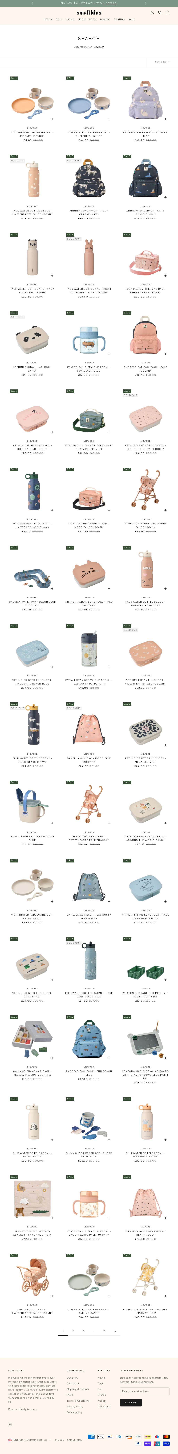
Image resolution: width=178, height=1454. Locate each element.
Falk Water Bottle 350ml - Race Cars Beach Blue (89, 995)
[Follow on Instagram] (10, 1424)
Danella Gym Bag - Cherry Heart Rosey (145, 1233)
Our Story (72, 1378)
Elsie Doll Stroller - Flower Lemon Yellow (145, 1311)
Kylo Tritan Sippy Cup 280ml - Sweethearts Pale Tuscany (89, 1233)
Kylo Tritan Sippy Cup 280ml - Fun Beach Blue (89, 369)
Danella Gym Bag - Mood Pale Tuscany (89, 760)
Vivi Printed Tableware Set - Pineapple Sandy (32, 134)
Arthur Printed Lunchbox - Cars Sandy (32, 995)
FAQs (70, 1395)
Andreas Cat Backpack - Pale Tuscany (145, 369)
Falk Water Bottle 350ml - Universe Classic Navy (32, 525)
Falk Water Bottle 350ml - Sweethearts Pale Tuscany (32, 212)
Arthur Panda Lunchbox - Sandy (32, 369)
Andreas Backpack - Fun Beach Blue (89, 1073)
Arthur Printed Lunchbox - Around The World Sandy (145, 838)
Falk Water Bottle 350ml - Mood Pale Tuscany (145, 604)
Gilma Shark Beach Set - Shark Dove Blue (89, 1155)
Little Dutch (87, 20)
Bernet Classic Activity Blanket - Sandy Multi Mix (32, 1233)
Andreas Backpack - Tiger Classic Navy (89, 212)
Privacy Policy (75, 1406)
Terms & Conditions (78, 1401)
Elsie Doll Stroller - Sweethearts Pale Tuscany (89, 838)
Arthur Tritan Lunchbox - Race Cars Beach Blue (145, 917)
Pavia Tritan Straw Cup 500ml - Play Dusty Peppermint (89, 682)
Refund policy (74, 1412)
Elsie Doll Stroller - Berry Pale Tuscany (145, 525)
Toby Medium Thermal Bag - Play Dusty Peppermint (89, 447)
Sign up (131, 1403)
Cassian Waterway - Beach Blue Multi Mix (32, 604)
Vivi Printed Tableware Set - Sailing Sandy (89, 1311)
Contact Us (73, 1383)
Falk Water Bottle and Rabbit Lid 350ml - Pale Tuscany (89, 291)
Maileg (105, 20)
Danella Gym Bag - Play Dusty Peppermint (89, 917)
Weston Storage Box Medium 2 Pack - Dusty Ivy (145, 995)
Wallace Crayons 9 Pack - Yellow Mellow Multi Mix (32, 1073)
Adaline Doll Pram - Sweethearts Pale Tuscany (32, 1311)
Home (70, 20)
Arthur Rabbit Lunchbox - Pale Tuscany (89, 604)
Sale (131, 20)
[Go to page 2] (115, 1332)
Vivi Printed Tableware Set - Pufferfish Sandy (89, 134)
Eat (100, 1389)
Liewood (32, 128)
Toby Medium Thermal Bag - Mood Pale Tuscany (89, 525)
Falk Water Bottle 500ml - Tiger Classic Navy (32, 760)
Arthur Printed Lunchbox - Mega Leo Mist (145, 760)
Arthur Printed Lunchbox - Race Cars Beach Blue (32, 682)
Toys (59, 20)
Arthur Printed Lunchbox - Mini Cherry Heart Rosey (145, 447)
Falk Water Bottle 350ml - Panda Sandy (32, 1155)
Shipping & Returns (78, 1389)
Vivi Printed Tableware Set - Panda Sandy (32, 917)
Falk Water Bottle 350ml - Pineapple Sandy (145, 1155)
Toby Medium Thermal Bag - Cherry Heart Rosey (145, 291)
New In (48, 20)
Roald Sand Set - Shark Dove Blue (32, 838)
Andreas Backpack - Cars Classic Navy (145, 212)
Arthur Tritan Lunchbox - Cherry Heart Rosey (32, 447)
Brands (119, 20)
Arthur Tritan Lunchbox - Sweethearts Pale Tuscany (145, 682)
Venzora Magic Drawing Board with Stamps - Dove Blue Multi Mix (145, 1075)
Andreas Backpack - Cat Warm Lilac (145, 134)
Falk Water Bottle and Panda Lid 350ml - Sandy (32, 291)
